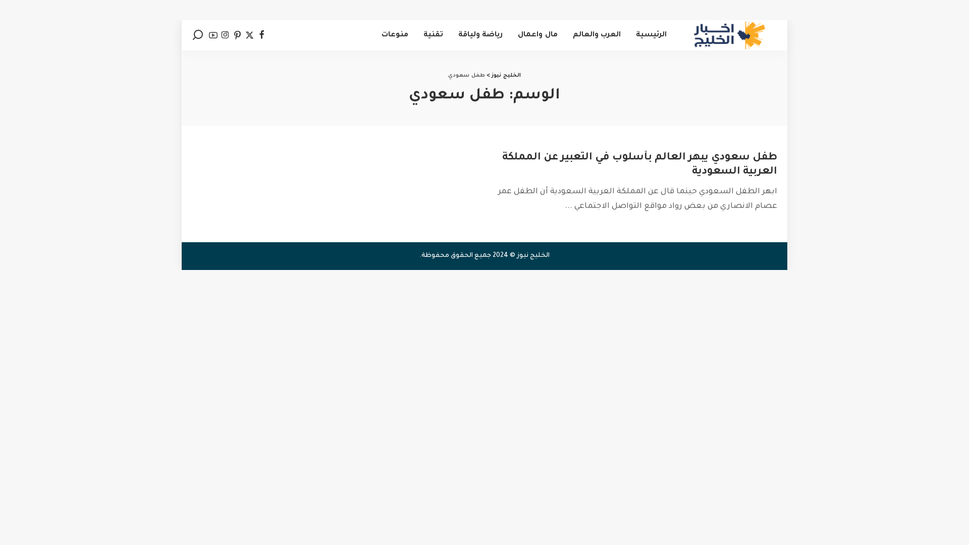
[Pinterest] (237, 35)
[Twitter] (249, 35)
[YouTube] (213, 35)
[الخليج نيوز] (729, 35)
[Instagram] (225, 35)
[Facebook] (261, 35)
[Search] (198, 35)
